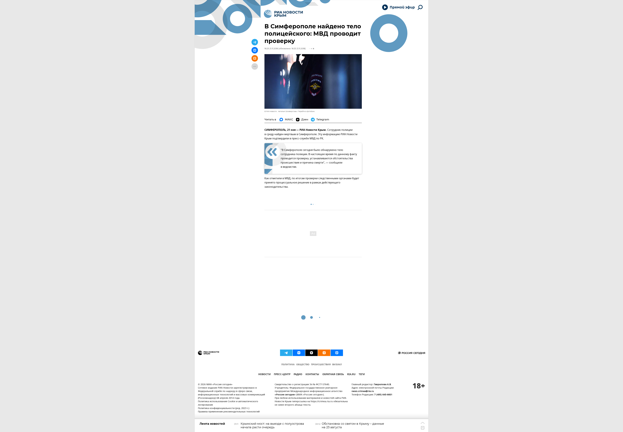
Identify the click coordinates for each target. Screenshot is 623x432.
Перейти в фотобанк (306, 111)
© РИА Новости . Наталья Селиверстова (280, 111)
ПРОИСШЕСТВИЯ (321, 365)
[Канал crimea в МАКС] (337, 353)
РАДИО (298, 375)
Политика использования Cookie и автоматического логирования (228, 403)
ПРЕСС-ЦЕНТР (282, 375)
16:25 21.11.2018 (271, 48)
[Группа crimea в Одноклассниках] (324, 353)
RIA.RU (351, 375)
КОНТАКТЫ (312, 375)
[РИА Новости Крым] (283, 14)
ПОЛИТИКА (288, 365)
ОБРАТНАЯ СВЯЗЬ (333, 375)
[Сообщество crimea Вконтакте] (299, 353)
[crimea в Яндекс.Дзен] (311, 353)
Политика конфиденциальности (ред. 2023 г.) (223, 408)
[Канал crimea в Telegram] (286, 353)
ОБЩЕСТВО (302, 365)
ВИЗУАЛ (337, 365)
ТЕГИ (362, 375)
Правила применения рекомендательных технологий (229, 412)
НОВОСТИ (264, 375)
